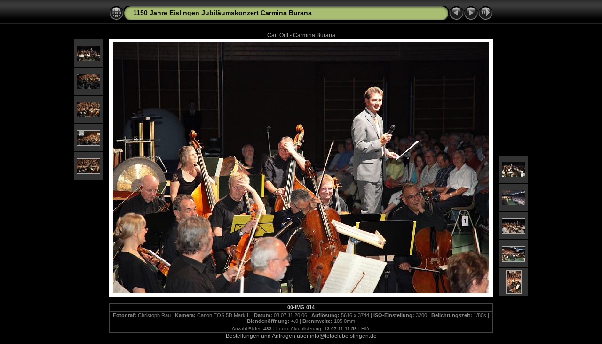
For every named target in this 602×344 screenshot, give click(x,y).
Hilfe (366, 328)
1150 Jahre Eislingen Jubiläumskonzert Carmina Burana (222, 12)
